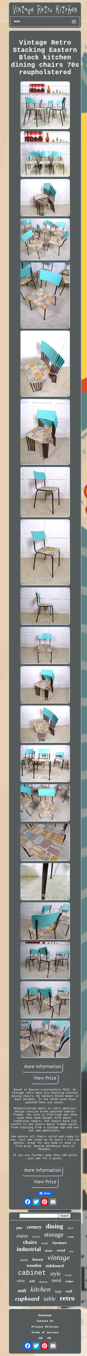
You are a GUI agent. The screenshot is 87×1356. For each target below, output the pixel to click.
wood (61, 1250)
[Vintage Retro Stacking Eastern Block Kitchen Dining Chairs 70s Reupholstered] (45, 105)
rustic (44, 1243)
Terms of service (44, 1332)
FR (49, 1338)
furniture (60, 1243)
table (50, 1298)
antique (69, 1281)
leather (24, 1260)
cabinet (32, 1273)
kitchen (40, 1288)
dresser (36, 1236)
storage (53, 1234)
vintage (59, 1257)
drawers (43, 1282)
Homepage (45, 1315)
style (55, 1274)
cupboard (27, 1298)
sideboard (55, 1265)
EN (40, 1338)
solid (32, 1281)
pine (19, 1228)
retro (67, 1298)
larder (68, 1275)
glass (71, 1251)
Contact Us (45, 1321)
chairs (30, 1242)
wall (69, 1291)
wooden (34, 1265)
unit (22, 1290)
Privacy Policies (44, 1326)
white (21, 1281)
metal (56, 1280)
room (70, 1237)
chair (70, 1228)
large (58, 1291)
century (34, 1227)
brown (38, 1259)
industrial (29, 1249)
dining (54, 1226)
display (22, 1236)
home (49, 1250)
